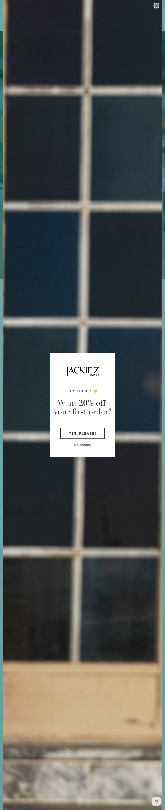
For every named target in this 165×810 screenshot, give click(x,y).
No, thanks (82, 444)
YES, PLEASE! (82, 433)
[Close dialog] (156, 5)
